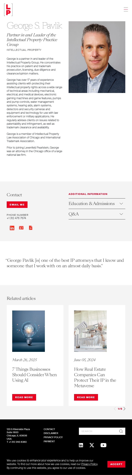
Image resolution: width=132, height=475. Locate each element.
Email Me (17, 204)
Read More (24, 397)
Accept (116, 464)
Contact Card (21, 228)
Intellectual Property (24, 49)
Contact (49, 429)
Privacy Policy (53, 437)
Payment (49, 441)
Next (124, 408)
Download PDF (30, 228)
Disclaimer (51, 433)
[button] (97, 203)
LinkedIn (12, 228)
